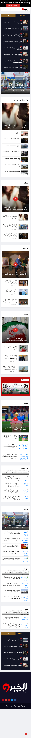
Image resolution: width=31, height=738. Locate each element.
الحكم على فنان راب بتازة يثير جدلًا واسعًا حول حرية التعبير (12, 577)
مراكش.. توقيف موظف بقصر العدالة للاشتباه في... (13, 55)
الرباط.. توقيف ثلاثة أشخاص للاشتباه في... (11, 152)
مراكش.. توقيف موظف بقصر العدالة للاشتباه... (11, 132)
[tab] (8, 15)
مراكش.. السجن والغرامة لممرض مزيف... (12, 659)
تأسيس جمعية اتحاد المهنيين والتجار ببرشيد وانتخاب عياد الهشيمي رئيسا (11, 539)
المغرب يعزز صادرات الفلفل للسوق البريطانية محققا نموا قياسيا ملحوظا (11, 545)
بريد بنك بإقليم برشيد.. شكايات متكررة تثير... (13, 29)
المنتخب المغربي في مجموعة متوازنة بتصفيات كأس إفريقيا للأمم (15, 428)
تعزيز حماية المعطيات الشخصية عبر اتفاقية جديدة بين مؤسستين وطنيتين (11, 558)
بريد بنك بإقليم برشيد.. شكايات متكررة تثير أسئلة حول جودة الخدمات (18, 87)
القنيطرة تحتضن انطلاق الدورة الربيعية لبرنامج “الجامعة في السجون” (11, 584)
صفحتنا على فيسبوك (12, 6)
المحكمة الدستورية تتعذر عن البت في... (12, 165)
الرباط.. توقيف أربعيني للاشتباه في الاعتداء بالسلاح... (13, 61)
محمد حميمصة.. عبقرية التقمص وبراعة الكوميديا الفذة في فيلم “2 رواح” (12, 478)
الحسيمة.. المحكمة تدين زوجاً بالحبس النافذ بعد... (13, 22)
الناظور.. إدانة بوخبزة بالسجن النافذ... (13, 646)
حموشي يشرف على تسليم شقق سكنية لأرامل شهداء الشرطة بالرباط (16, 273)
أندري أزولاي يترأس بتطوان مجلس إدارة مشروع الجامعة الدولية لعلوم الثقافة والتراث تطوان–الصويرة (12, 485)
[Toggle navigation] (12, 9)
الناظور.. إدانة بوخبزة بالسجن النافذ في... (12, 139)
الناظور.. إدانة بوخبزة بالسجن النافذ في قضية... (12, 35)
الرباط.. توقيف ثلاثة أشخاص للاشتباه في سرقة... (12, 42)
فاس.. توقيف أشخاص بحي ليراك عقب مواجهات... (13, 68)
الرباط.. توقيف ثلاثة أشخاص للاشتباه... (12, 653)
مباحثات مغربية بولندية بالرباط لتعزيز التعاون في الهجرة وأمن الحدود (11, 552)
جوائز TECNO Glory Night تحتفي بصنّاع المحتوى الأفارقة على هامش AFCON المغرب (11, 498)
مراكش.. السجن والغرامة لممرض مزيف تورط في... (13, 48)
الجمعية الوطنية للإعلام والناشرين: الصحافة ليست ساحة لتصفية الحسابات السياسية (12, 491)
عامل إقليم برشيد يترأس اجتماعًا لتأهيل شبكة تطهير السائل (17, 571)
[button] (2, 2)
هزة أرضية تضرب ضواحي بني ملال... (11, 171)
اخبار (21, 20)
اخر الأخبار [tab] (22, 15)
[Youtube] (9, 700)
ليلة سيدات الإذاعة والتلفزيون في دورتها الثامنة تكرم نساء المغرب (16, 612)
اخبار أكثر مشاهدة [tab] (22, 633)
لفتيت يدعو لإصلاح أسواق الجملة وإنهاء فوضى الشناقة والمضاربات (12, 532)
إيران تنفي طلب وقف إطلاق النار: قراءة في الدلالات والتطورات (16, 339)
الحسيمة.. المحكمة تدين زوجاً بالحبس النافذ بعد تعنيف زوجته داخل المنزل (16, 3)
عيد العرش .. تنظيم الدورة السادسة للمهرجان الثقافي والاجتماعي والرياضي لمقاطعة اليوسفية (15, 390)
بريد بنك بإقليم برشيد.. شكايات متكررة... (13, 145)
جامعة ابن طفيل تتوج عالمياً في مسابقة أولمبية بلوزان (17, 471)
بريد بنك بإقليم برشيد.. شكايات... (14, 640)
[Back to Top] (26, 734)
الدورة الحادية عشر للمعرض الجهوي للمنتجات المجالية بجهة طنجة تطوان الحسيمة (11, 619)
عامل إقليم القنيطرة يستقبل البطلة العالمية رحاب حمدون (11, 597)
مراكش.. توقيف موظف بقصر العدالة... (13, 665)
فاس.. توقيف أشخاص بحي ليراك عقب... (12, 158)
